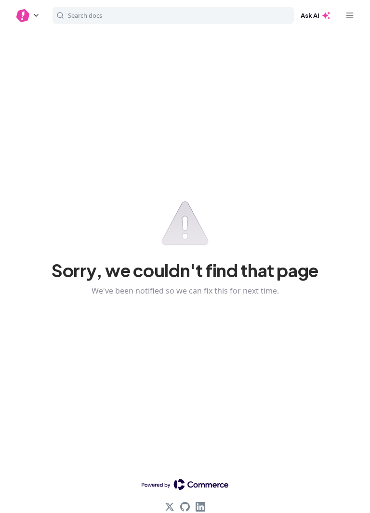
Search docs (85, 15)
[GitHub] (185, 507)
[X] (169, 507)
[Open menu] (349, 15)
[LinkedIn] (200, 507)
